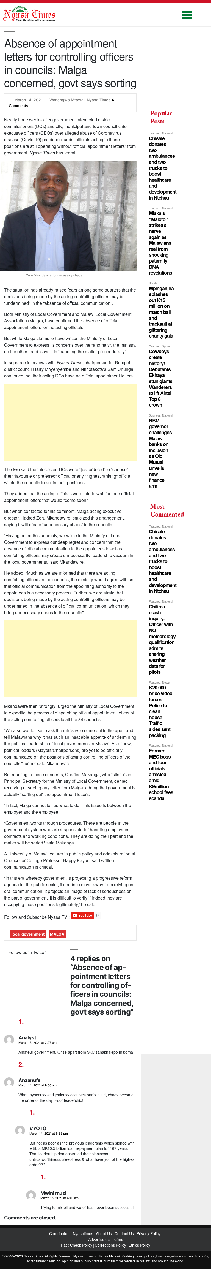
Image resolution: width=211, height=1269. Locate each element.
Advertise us (99, 1239)
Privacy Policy (148, 1233)
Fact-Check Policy (76, 1245)
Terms (117, 1239)
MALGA (57, 934)
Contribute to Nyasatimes (71, 1233)
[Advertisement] (70, 422)
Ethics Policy (139, 1245)
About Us (104, 1233)
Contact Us (125, 1233)
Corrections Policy (110, 1245)
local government (28, 934)
